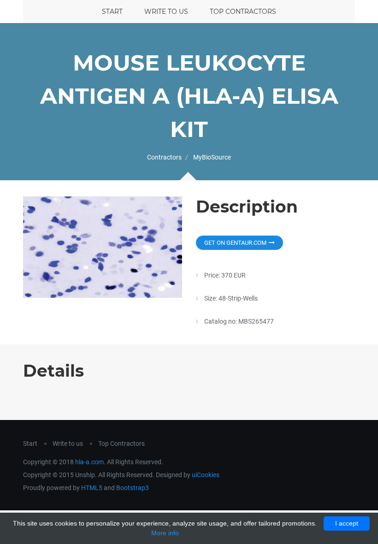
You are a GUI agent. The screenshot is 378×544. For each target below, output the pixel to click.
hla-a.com (89, 462)
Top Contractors (243, 11)
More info (165, 533)
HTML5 (91, 487)
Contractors (164, 157)
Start (112, 11)
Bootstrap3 (132, 487)
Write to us (166, 11)
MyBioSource (212, 157)
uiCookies (205, 475)
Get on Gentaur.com (235, 242)
